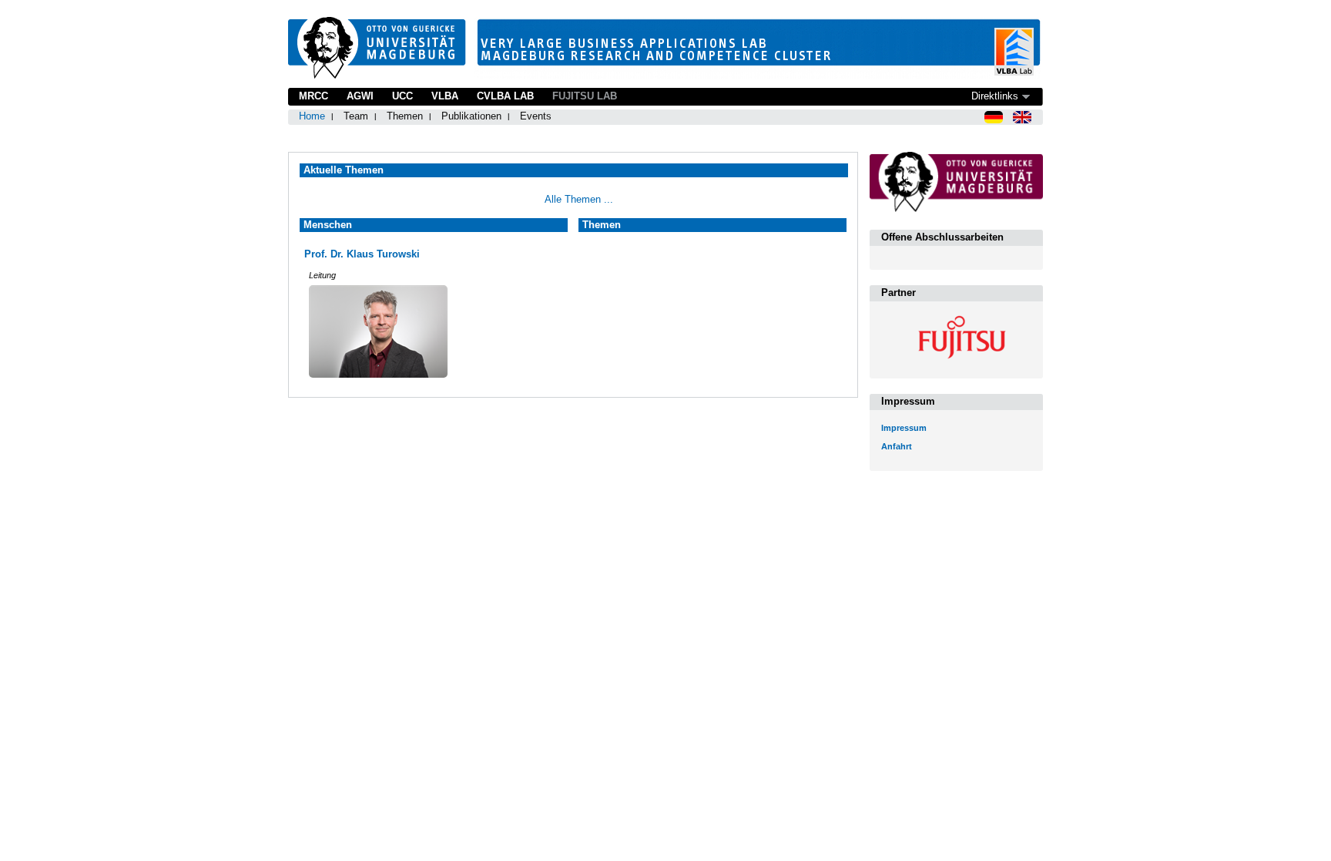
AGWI (360, 96)
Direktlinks (994, 96)
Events (536, 116)
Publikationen (471, 116)
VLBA (444, 96)
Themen (405, 116)
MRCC (313, 96)
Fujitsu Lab (584, 96)
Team (356, 116)
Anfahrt (896, 446)
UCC (402, 96)
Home (312, 116)
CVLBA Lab (505, 96)
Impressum (904, 427)
